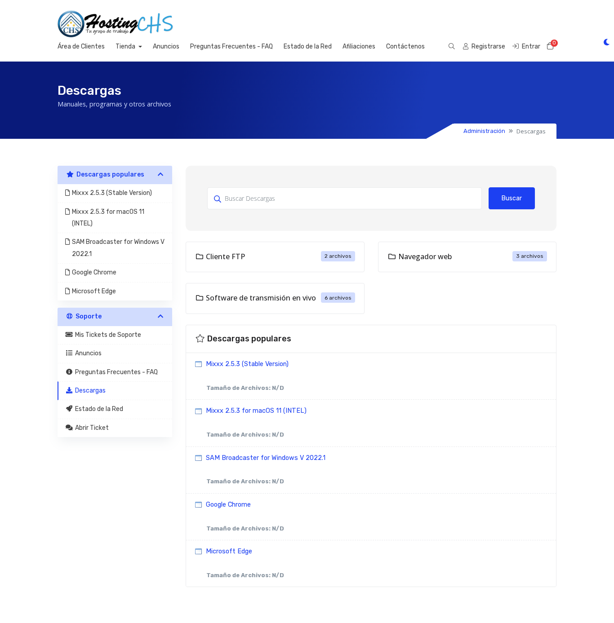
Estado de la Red (308, 46)
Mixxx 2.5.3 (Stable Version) (246, 375)
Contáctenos (405, 46)
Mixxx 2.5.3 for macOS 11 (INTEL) (255, 422)
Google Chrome (244, 516)
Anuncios (166, 46)
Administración (484, 131)
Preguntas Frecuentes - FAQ (231, 46)
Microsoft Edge (244, 563)
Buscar (512, 198)
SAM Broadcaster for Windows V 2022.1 (264, 469)
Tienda (126, 46)
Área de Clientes (81, 46)
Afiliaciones (359, 46)
